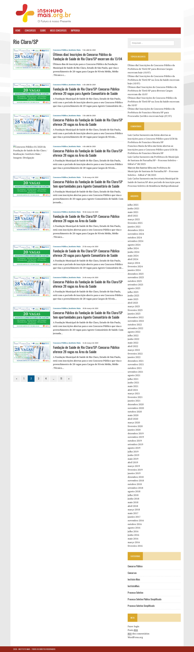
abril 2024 (133, 259)
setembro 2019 (135, 444)
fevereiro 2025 (135, 222)
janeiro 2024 (134, 270)
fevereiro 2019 (135, 469)
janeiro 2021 (134, 400)
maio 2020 (133, 415)
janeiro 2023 (134, 313)
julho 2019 (133, 451)
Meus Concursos (58, 30)
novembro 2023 (136, 277)
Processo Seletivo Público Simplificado (144, 599)
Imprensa (75, 30)
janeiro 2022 (134, 357)
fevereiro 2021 (135, 397)
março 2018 (134, 509)
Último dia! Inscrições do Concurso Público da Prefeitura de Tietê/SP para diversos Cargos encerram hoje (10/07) (151, 69)
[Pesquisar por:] (152, 42)
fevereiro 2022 (135, 353)
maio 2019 (133, 458)
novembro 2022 (136, 320)
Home (17, 30)
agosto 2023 (134, 288)
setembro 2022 (135, 328)
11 (61, 378)
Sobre (43, 30)
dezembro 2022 (136, 317)
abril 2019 (133, 462)
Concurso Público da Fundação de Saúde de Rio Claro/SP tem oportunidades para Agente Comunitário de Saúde (88, 184)
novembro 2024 (136, 233)
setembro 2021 (135, 371)
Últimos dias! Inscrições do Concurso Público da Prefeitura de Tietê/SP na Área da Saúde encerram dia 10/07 (153, 101)
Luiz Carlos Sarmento (139, 135)
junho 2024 (133, 251)
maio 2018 (133, 502)
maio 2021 (133, 386)
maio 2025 (133, 212)
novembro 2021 (136, 364)
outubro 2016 (135, 524)
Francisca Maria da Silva (140, 145)
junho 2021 (133, 382)
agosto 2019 (134, 447)
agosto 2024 (134, 244)
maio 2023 (133, 299)
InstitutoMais (133, 586)
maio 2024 (133, 255)
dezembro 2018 (136, 476)
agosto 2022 (134, 331)
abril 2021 (133, 389)
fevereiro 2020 (135, 426)
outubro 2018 (135, 484)
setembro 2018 (135, 487)
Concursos (30, 30)
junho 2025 (133, 208)
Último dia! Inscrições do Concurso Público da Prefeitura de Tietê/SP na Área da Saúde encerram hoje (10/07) (153, 80)
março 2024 (134, 262)
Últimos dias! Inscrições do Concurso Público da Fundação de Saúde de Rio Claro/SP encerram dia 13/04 (87, 56)
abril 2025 (133, 215)
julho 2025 (133, 204)
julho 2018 (133, 495)
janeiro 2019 (134, 473)
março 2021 (134, 393)
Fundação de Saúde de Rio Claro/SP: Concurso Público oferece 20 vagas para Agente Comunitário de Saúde (86, 91)
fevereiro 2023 (135, 310)
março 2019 (134, 466)
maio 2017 (133, 513)
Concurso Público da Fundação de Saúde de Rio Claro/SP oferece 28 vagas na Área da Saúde (88, 122)
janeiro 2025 (134, 226)
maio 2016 (133, 538)
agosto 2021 (134, 375)
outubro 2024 (135, 237)
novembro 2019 (136, 436)
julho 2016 (133, 531)
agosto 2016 (134, 527)
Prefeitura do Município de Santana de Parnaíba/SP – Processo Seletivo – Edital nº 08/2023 (153, 160)
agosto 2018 (134, 491)
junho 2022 (133, 339)
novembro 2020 (136, 408)
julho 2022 (133, 335)
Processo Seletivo (135, 592)
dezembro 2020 (136, 404)
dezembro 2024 (136, 230)
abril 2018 (133, 506)
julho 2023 (133, 291)
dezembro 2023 (136, 273)
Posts (133, 630)
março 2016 (134, 542)
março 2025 (134, 219)
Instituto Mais (75, 50)
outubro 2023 (135, 281)
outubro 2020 (135, 411)
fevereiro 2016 (135, 545)
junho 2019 (133, 455)
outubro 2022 (135, 324)
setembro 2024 (135, 241)
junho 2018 (133, 498)
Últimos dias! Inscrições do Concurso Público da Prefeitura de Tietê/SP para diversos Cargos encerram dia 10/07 (152, 90)
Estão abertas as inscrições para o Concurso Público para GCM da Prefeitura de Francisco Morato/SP (152, 138)
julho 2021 (133, 379)
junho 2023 (133, 295)
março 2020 (134, 422)
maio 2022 (133, 342)
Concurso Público (60, 50)
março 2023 (134, 306)
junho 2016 (133, 534)
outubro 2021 (135, 368)
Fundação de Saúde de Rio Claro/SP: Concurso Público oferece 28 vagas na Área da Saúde (86, 218)
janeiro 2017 (134, 516)
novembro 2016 (136, 520)
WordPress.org (135, 637)
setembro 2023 (135, 284)
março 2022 (134, 349)
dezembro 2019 (136, 433)
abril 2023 (133, 302)
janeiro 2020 (134, 429)
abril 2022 (133, 346)
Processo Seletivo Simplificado (141, 605)
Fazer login (133, 626)
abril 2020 (133, 418)
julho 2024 (133, 248)
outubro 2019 (135, 440)
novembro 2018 (136, 480)
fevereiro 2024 (135, 266)
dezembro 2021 (136, 360)
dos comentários (138, 633)
